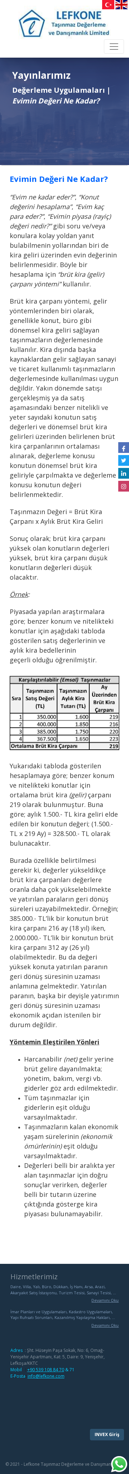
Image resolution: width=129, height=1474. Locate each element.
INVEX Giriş (107, 1434)
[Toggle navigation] (114, 46)
